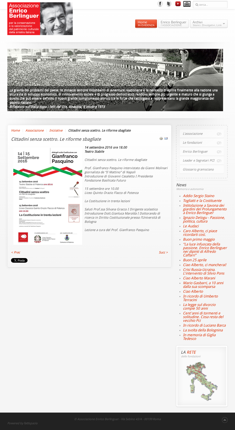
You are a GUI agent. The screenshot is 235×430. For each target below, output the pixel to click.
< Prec (15, 252)
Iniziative (55, 130)
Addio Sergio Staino (198, 196)
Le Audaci (191, 226)
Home (15, 130)
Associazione (34, 130)
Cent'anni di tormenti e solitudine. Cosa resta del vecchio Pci (203, 317)
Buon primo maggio (199, 239)
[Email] (166, 139)
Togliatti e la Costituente (202, 200)
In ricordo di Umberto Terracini (200, 298)
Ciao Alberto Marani (199, 278)
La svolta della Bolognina (203, 330)
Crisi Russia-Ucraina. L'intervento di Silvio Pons (203, 271)
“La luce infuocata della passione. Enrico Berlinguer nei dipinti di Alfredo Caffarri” (205, 249)
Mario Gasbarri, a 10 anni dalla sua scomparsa (203, 285)
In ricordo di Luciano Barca (204, 325)
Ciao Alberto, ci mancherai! (204, 265)
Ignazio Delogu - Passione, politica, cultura (204, 219)
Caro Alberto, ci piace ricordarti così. (200, 233)
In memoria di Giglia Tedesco (199, 337)
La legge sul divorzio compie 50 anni (199, 307)
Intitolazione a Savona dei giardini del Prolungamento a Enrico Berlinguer (205, 209)
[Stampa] (161, 139)
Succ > (163, 252)
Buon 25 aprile (195, 260)
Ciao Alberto (193, 291)
